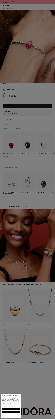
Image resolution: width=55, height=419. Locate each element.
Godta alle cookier (11, 409)
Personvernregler (5, 406)
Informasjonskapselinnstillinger (11, 414)
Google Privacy (12, 406)
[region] (11, 406)
